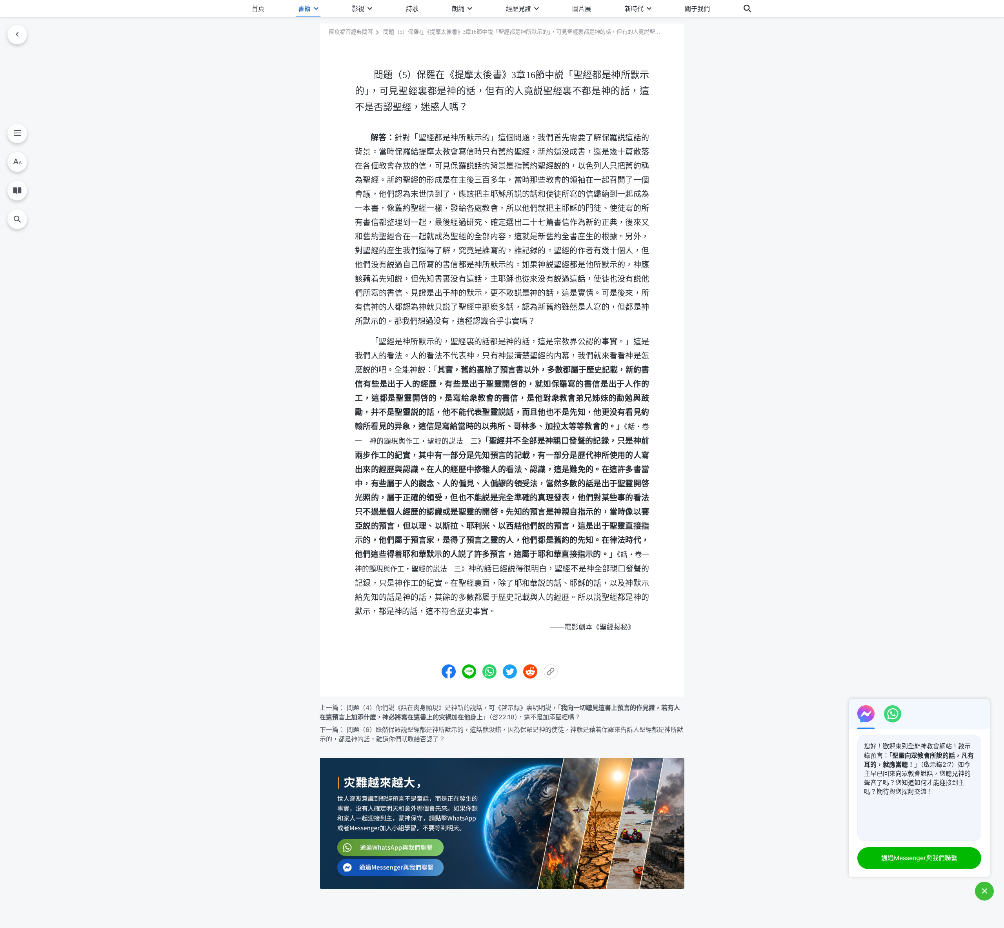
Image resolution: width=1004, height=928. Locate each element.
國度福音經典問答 (351, 32)
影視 (358, 9)
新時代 (634, 9)
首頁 (258, 9)
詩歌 (412, 9)
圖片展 (581, 9)
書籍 (304, 9)
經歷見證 (518, 9)
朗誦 (458, 9)
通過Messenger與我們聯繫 (919, 858)
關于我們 (697, 9)
